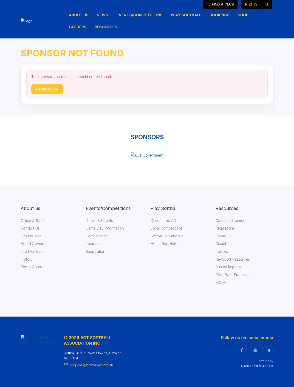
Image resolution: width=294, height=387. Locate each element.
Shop (243, 15)
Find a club (222, 4)
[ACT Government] (147, 155)
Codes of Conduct (230, 220)
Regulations (225, 228)
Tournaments (96, 243)
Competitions (96, 236)
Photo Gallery (32, 267)
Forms (220, 236)
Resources (106, 27)
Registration (95, 251)
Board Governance (37, 243)
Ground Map (31, 236)
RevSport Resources (232, 259)
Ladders (77, 27)
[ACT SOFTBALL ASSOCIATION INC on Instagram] (250, 4)
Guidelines (223, 243)
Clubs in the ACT (164, 220)
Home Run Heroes (165, 243)
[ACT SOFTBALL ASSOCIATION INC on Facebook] (246, 4)
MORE (220, 282)
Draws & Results (99, 220)
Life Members (32, 251)
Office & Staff (32, 220)
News (102, 15)
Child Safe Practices (232, 274)
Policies (221, 251)
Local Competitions (166, 228)
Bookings (219, 15)
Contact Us (30, 228)
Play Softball (186, 15)
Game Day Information (105, 228)
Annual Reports (228, 267)
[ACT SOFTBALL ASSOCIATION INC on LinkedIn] (255, 4)
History (27, 259)
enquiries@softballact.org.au (91, 365)
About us (78, 15)
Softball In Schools (166, 236)
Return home (47, 89)
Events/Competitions (139, 15)
